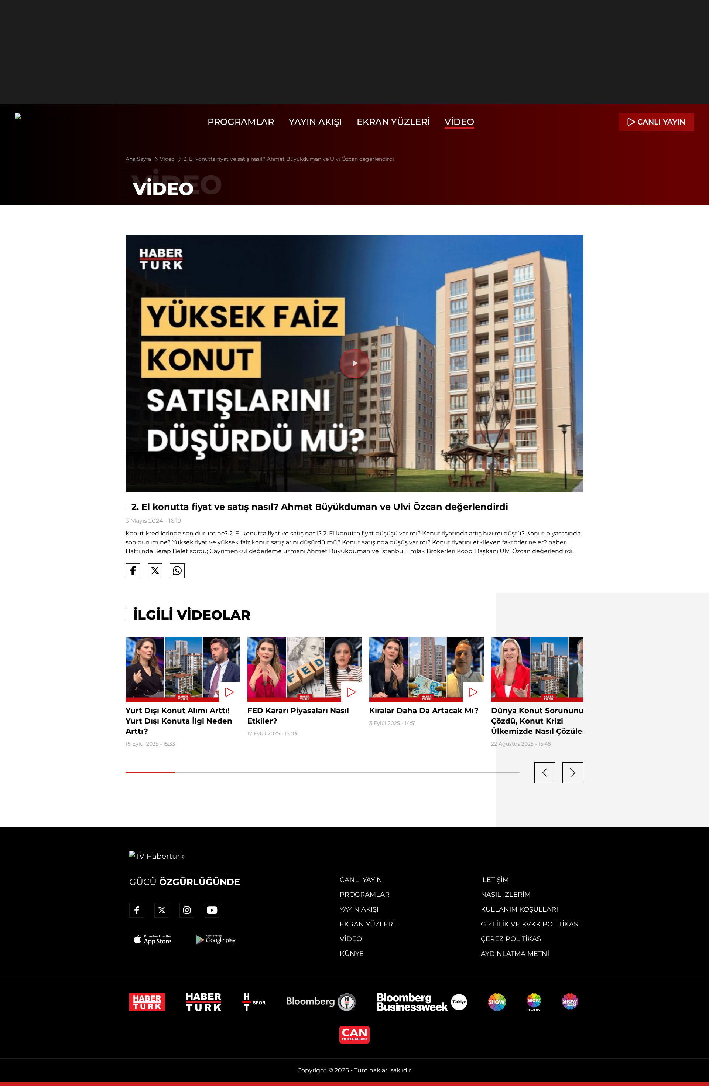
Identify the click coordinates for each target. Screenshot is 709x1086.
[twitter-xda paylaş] (155, 570)
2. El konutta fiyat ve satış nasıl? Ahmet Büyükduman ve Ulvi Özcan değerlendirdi (289, 159)
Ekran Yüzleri (393, 121)
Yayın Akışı (315, 121)
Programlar (241, 121)
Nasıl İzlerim (506, 895)
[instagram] (186, 910)
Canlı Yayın (361, 880)
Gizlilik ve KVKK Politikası (530, 924)
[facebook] (136, 910)
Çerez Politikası (512, 939)
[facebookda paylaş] (133, 570)
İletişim (495, 880)
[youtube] (212, 910)
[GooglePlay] (215, 939)
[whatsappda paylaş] (177, 570)
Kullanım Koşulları (519, 909)
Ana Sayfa (139, 159)
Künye (352, 954)
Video (459, 121)
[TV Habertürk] (42, 122)
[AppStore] (153, 939)
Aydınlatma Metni (515, 954)
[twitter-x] (161, 910)
